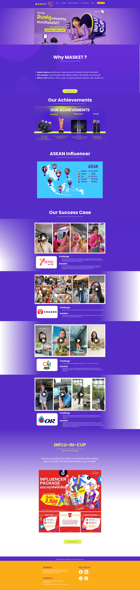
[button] (85, 251)
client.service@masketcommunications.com (57, 584)
